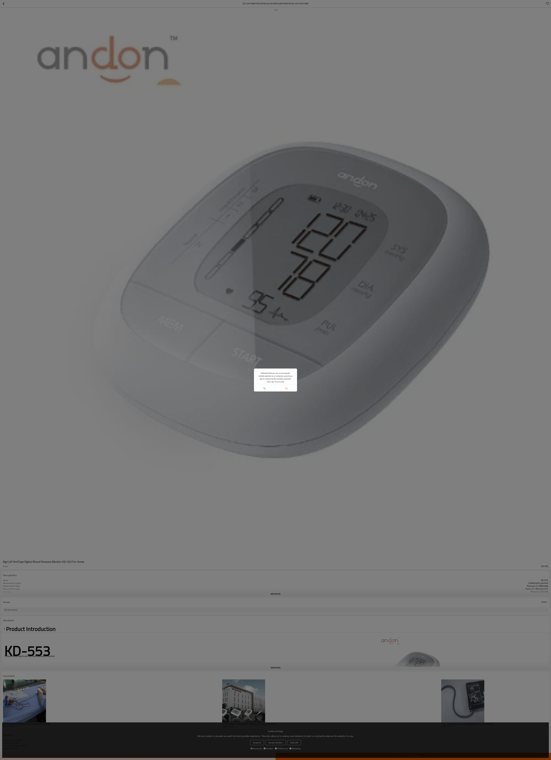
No (264, 388)
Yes (286, 388)
